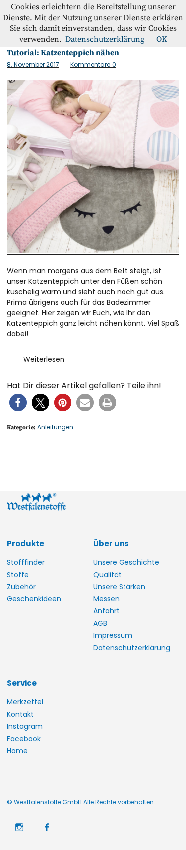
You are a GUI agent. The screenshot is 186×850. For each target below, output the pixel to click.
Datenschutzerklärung (131, 648)
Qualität (107, 575)
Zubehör (21, 587)
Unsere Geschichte (126, 562)
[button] (18, 402)
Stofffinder (26, 562)
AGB (100, 623)
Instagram (25, 726)
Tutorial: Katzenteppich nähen (63, 53)
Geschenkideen (34, 599)
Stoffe (18, 575)
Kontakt (20, 714)
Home (17, 751)
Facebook (24, 739)
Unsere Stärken (119, 587)
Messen (106, 599)
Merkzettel (25, 702)
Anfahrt (106, 611)
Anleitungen (55, 427)
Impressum (112, 635)
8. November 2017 (33, 64)
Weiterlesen (43, 359)
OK (161, 39)
